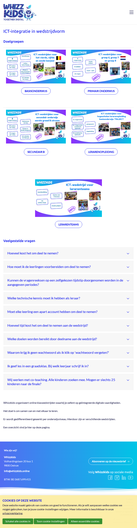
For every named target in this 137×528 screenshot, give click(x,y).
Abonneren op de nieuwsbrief (109, 461)
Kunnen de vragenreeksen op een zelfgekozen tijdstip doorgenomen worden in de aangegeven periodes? (65, 282)
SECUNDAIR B (36, 151)
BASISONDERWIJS (36, 90)
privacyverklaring (12, 513)
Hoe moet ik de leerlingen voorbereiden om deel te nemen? (49, 267)
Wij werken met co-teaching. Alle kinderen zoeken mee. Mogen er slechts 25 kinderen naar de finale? (61, 382)
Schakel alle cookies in (17, 521)
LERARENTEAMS (68, 224)
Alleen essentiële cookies (85, 521)
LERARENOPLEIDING (101, 151)
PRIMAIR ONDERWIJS (101, 90)
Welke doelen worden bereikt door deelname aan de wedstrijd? (52, 339)
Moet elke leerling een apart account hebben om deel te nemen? (52, 312)
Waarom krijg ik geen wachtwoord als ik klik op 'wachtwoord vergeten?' (58, 352)
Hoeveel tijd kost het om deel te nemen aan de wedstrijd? (47, 325)
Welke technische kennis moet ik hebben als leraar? (43, 298)
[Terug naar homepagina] (20, 12)
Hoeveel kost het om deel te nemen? (32, 253)
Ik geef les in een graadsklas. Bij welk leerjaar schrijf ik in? (48, 366)
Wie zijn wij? (10, 450)
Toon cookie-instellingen (51, 521)
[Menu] (130, 12)
